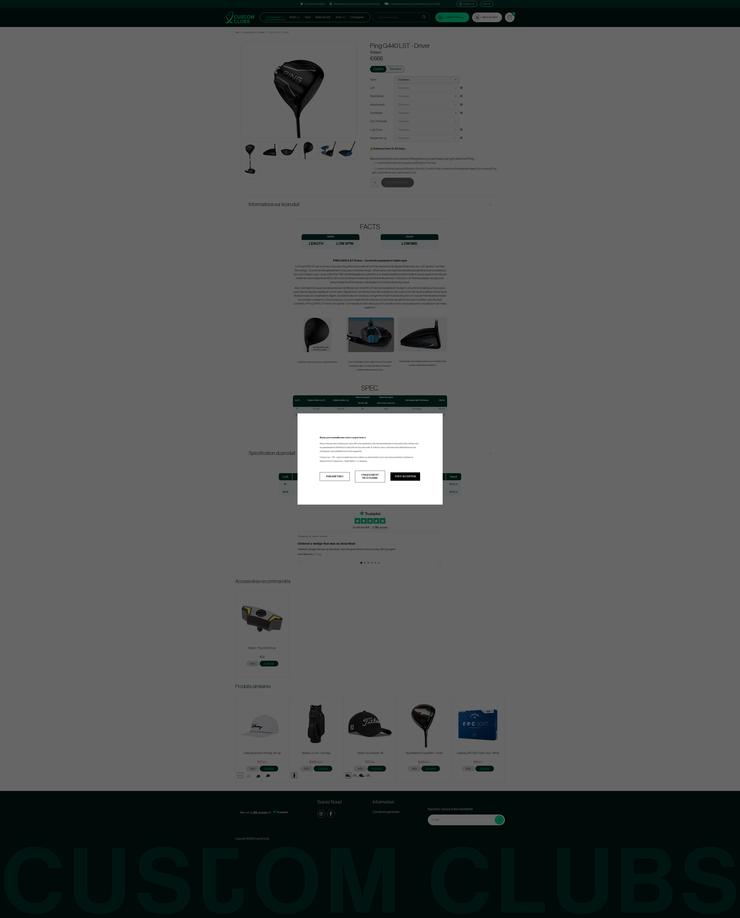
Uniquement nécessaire (370, 476)
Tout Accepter (405, 476)
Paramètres (334, 476)
